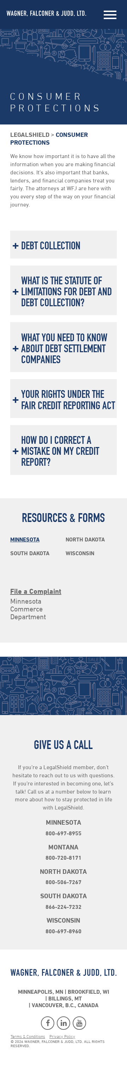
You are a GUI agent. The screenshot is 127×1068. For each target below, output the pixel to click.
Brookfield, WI (88, 992)
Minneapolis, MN (40, 992)
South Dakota (29, 554)
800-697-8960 (63, 932)
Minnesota (25, 540)
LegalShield (29, 135)
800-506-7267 (63, 883)
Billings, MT (65, 999)
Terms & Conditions (28, 1037)
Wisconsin (80, 554)
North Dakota (85, 540)
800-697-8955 (63, 834)
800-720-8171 (63, 858)
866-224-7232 (63, 907)
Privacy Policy (62, 1037)
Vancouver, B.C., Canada (65, 1006)
